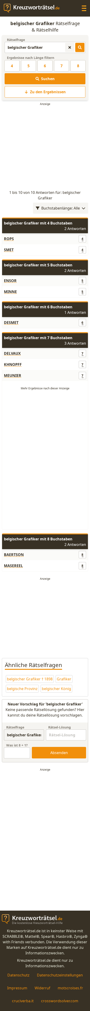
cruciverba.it (23, 1000)
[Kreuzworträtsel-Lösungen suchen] (79, 47)
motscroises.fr (70, 988)
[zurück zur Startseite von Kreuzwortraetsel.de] (34, 8)
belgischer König (56, 688)
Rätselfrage (16, 40)
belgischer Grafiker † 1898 (30, 679)
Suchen (48, 78)
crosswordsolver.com (59, 1000)
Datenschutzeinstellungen (60, 975)
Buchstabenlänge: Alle (60, 208)
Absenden (59, 752)
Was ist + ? (17, 745)
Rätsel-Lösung (59, 727)
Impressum (17, 988)
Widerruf (42, 988)
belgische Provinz (22, 688)
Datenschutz (18, 975)
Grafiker (64, 679)
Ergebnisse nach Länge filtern (30, 57)
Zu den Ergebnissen (48, 91)
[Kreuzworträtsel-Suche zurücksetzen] (69, 47)
